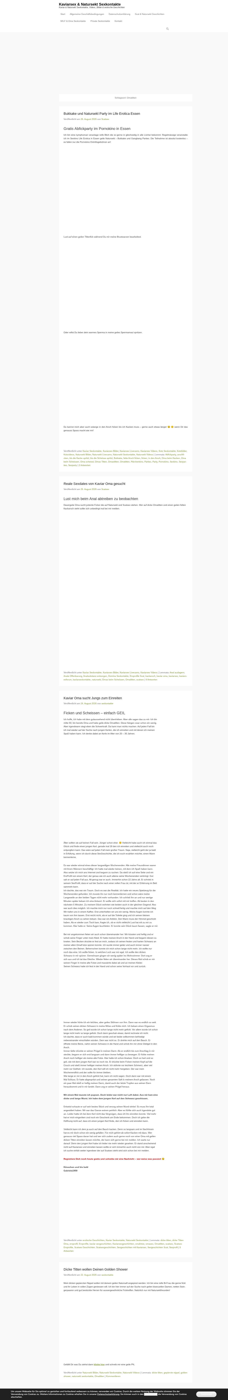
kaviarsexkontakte (82, 679)
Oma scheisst (87, 461)
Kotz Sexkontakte (167, 451)
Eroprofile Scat (137, 676)
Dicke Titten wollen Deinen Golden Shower (96, 1269)
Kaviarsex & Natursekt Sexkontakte (90, 4)
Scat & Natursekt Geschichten (149, 14)
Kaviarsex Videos (149, 451)
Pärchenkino (137, 461)
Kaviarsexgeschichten (123, 1244)
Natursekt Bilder (83, 454)
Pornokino (164, 461)
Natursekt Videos (144, 454)
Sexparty (72, 465)
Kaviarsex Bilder (110, 451)
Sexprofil (173, 1247)
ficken (144, 458)
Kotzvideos (69, 454)
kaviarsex (173, 676)
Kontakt (118, 21)
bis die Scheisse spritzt (101, 458)
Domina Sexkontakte (118, 676)
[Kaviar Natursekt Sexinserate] (114, 61)
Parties (147, 461)
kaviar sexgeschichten (100, 1244)
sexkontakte (107, 703)
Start (62, 14)
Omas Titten (101, 461)
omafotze (139, 1244)
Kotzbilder (182, 451)
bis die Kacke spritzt (79, 458)
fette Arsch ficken (131, 458)
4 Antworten (151, 679)
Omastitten (113, 461)
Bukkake (118, 458)
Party (154, 461)
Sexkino (174, 461)
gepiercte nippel (171, 1372)
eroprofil (74, 1244)
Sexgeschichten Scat (158, 1247)
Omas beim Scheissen (113, 679)
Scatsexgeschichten (106, 1247)
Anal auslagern (177, 672)
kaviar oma (162, 676)
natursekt (96, 679)
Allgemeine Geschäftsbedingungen (87, 14)
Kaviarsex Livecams (129, 451)
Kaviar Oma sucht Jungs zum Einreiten (93, 698)
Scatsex (105, 119)
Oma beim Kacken (171, 458)
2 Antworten (84, 465)
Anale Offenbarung (73, 676)
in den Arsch (154, 458)
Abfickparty (170, 454)
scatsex (140, 679)
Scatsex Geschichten (84, 1247)
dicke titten (166, 1240)
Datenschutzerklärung (119, 14)
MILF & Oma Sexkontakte (73, 21)
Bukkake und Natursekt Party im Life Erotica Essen (102, 114)
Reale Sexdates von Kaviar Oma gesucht (94, 484)
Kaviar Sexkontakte (92, 451)
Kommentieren (113, 1376)
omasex (149, 1244)
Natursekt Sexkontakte (124, 454)
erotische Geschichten (94, 1240)
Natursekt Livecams (102, 454)
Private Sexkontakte (100, 21)
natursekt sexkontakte (82, 1376)
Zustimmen (206, 1394)
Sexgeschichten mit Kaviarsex (131, 1247)
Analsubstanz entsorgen (95, 676)
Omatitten (125, 461)
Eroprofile (83, 1244)
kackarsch (150, 676)
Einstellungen (150, 1394)
